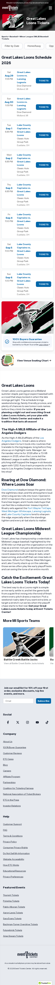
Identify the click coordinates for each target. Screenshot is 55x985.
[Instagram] (27, 722)
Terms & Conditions (12, 835)
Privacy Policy (10, 841)
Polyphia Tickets (11, 901)
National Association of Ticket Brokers (22, 794)
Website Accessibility (13, 859)
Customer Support (12, 824)
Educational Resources (14, 870)
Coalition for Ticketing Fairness (18, 788)
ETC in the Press (11, 800)
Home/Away (34, 46)
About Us (7, 741)
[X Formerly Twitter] (18, 722)
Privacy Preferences (13, 876)
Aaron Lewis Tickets (13, 912)
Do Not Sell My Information (16, 853)
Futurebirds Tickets (12, 930)
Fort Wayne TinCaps (39, 508)
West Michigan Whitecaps (16, 511)
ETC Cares (8, 759)
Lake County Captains (18, 514)
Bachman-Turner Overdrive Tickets (20, 924)
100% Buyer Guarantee (14, 747)
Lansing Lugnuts (41, 511)
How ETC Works (11, 865)
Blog (5, 765)
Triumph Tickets (11, 895)
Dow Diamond (10, 489)
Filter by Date (12, 46)
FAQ (5, 830)
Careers (7, 770)
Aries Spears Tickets (13, 936)
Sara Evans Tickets (12, 918)
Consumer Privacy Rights (15, 847)
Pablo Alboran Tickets (14, 906)
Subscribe (44, 700)
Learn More (43, 344)
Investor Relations (12, 805)
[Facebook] (8, 722)
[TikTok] (47, 722)
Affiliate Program (11, 776)
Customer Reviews (12, 753)
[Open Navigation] (50, 8)
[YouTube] (37, 722)
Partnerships (9, 782)
